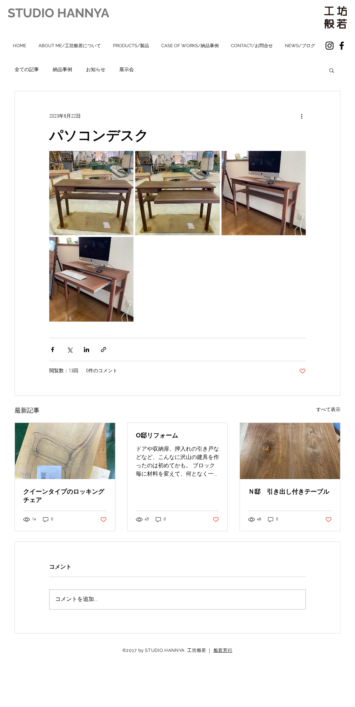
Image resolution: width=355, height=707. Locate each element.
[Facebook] (341, 45)
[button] (331, 70)
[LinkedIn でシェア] (86, 349)
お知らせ (95, 70)
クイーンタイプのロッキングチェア (63, 495)
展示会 (126, 70)
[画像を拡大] (91, 193)
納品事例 (62, 70)
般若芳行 (223, 650)
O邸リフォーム (157, 435)
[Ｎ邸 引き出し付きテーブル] (290, 451)
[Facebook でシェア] (52, 349)
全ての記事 (27, 70)
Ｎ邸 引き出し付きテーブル (288, 491)
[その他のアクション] (301, 116)
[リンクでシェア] (103, 349)
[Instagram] (329, 45)
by (141, 650)
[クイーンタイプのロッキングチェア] (65, 451)
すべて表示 (328, 410)
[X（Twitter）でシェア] (69, 349)
